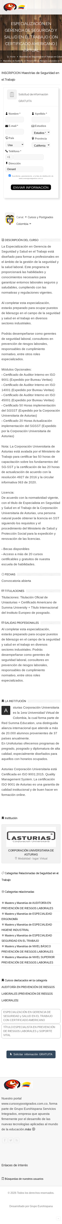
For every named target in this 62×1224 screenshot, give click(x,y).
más (28, 1129)
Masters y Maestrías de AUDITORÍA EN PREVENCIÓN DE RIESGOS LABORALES (27, 906)
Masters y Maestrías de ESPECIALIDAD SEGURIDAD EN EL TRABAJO (26, 938)
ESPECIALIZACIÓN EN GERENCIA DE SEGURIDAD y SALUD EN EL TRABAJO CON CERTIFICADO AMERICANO (27, 1016)
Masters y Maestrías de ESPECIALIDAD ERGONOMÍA (26, 916)
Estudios (40, 126)
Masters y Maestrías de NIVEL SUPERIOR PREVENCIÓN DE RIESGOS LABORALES (28, 960)
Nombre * (14, 113)
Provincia (40, 138)
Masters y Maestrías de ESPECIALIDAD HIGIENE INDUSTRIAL (26, 927)
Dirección (14, 163)
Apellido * (40, 113)
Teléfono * (14, 151)
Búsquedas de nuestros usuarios (23, 1178)
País (11, 138)
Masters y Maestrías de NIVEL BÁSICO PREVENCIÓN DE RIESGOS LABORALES (27, 949)
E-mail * (13, 126)
